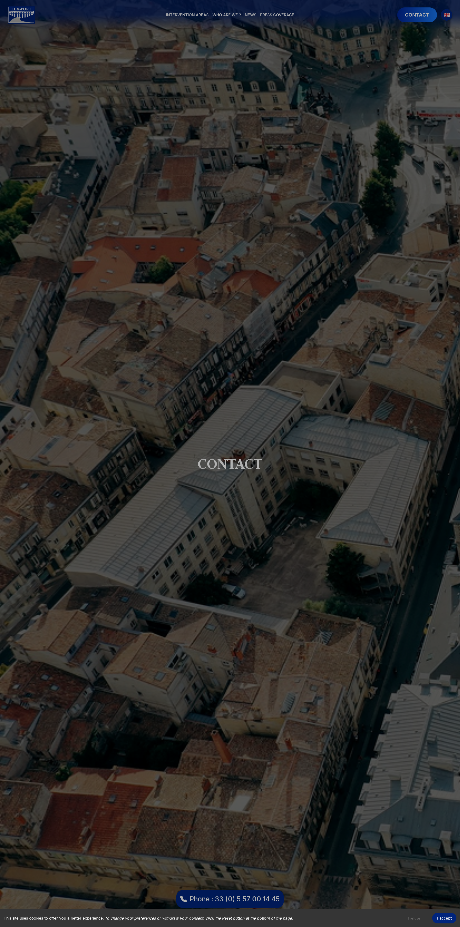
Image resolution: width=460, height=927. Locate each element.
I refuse (414, 918)
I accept (444, 918)
